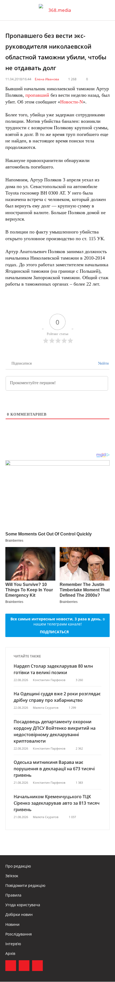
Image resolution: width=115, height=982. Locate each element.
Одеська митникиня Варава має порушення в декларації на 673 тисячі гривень (54, 768)
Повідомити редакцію (25, 885)
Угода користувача (22, 904)
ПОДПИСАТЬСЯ (54, 631)
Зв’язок (11, 875)
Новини (12, 924)
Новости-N (71, 102)
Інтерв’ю (13, 943)
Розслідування (18, 934)
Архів (10, 953)
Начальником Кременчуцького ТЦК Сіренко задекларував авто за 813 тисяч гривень (56, 803)
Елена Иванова (47, 79)
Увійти (103, 363)
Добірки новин (19, 914)
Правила (13, 895)
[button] (106, 10)
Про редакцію (18, 866)
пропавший (37, 95)
